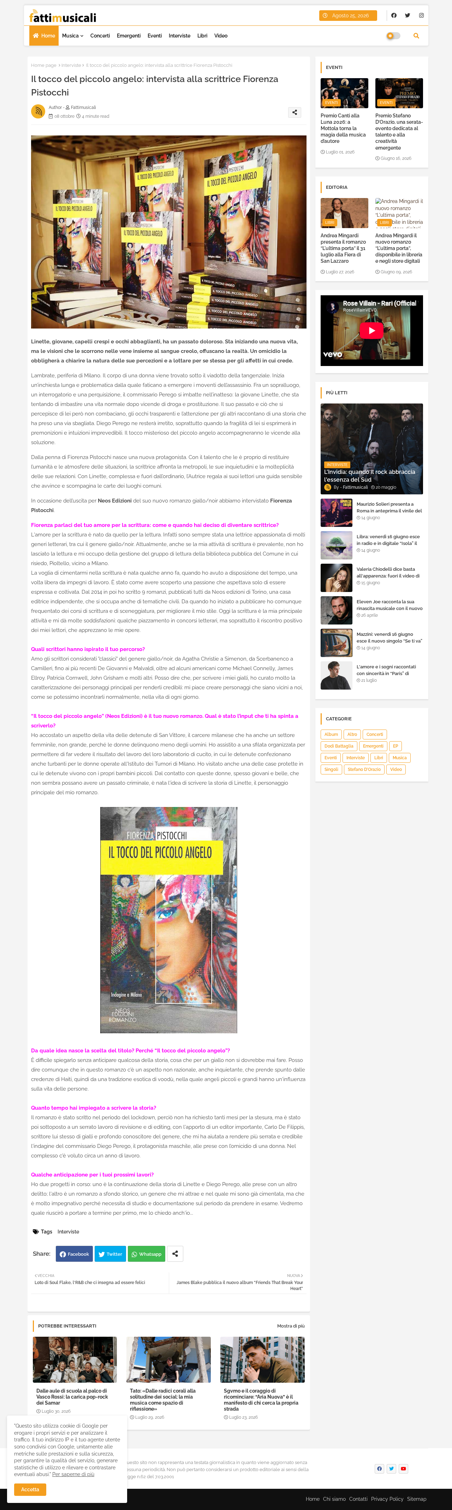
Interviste (179, 36)
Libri (202, 36)
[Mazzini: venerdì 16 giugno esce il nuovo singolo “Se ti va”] (336, 643)
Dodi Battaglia (339, 746)
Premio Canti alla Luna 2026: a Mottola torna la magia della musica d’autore (343, 128)
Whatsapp (150, 1254)
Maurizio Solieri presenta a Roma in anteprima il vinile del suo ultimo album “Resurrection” (389, 513)
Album (331, 734)
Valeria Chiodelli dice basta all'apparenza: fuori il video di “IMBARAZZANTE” (388, 576)
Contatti (358, 1499)
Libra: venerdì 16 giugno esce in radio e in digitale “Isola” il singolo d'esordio (388, 543)
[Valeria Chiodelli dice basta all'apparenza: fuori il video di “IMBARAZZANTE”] (336, 578)
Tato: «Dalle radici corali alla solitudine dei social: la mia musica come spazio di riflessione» (163, 1400)
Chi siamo (334, 1499)
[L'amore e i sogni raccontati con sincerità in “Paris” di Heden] (336, 675)
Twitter (114, 1254)
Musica (70, 36)
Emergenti (129, 36)
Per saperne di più (73, 1474)
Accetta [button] (30, 1489)
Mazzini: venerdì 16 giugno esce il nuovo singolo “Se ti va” (389, 637)
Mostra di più (291, 1326)
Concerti (100, 36)
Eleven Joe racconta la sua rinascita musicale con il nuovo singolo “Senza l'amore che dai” (390, 611)
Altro (352, 734)
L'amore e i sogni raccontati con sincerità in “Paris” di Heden (386, 673)
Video (220, 36)
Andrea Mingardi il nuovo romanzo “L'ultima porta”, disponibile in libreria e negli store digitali (398, 248)
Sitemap (417, 1499)
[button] (416, 36)
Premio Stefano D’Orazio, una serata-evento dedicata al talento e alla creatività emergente (399, 132)
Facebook (78, 1254)
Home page (43, 65)
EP (395, 746)
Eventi (155, 36)
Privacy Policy (387, 1499)
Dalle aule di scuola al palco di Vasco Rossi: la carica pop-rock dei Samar (72, 1397)
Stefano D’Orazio (364, 769)
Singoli (331, 769)
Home (48, 36)
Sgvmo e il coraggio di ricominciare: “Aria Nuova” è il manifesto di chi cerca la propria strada (261, 1400)
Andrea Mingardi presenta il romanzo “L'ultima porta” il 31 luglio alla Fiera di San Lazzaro (343, 248)
